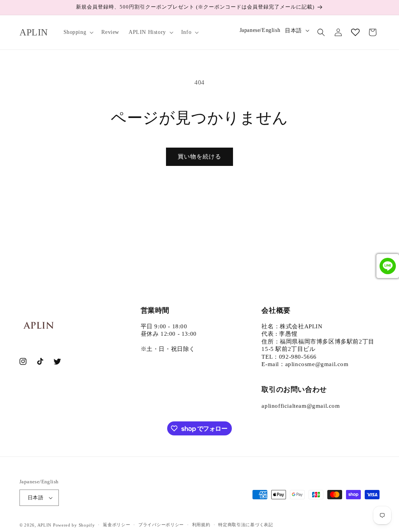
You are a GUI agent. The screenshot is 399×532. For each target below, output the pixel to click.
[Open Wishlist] (355, 32)
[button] (78, 32)
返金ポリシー (116, 524)
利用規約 (201, 524)
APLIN (44, 525)
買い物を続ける (199, 156)
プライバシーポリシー (161, 524)
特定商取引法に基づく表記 (245, 524)
